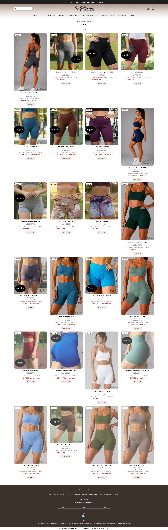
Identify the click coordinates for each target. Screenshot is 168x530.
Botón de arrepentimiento (124, 523)
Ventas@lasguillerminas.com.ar (84, 502)
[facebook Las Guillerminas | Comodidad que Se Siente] (84, 489)
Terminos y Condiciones (73, 494)
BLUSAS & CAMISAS (73, 16)
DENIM (42, 16)
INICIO (35, 16)
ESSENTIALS (51, 16)
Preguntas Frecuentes (105, 494)
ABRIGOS (131, 16)
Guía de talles (93, 494)
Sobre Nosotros (53, 494)
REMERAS (61, 16)
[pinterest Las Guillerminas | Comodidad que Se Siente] (88, 489)
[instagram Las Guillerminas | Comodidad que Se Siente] (79, 489)
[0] (152, 9)
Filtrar (84, 29)
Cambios (84, 494)
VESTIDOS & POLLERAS (108, 16)
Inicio (78, 21)
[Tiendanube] (84, 521)
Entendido (107, 528)
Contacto (116, 494)
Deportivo (83, 21)
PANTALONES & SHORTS (90, 16)
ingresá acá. (113, 523)
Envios (62, 494)
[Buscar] (30, 8)
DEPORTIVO (122, 16)
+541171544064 (84, 499)
